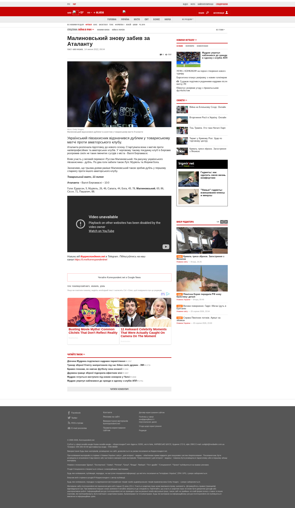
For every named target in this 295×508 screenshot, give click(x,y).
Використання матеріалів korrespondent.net (115, 422)
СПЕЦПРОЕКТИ (222, 4)
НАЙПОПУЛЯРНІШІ (205, 4)
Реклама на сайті (111, 417)
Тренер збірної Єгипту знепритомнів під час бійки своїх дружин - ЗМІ (108, 365)
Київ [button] (69, 12)
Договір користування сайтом (152, 412)
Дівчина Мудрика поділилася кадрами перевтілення (99, 361)
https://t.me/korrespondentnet (91, 259)
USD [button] (89, 12)
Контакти (107, 412)
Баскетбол (103, 24)
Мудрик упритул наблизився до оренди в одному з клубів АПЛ (105, 381)
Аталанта (95, 286)
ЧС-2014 (142, 24)
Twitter (74, 418)
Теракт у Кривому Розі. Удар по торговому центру (205, 139)
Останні (180, 46)
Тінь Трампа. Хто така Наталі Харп (207, 128)
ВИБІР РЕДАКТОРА (185, 221)
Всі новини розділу (75, 24)
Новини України (183, 300)
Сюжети (181, 100)
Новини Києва (103, 29)
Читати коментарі (119, 389)
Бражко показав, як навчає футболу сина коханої (97, 369)
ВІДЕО (185, 4)
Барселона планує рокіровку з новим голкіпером (202, 77)
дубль (102, 286)
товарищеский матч (81, 286)
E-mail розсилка (79, 428)
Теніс (111, 24)
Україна (125, 19)
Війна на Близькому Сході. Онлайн (207, 107)
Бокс (95, 24)
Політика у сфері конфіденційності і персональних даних (148, 419)
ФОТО (193, 4)
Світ (147, 19)
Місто (137, 19)
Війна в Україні (118, 29)
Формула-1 (119, 24)
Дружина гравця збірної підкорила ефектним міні (98, 373)
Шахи (135, 24)
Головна (111, 19)
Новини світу (182, 262)
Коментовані (202, 46)
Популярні (190, 46)
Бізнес (156, 19)
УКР (74, 4)
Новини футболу (185, 40)
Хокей (128, 24)
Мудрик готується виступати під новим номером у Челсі (101, 377)
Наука (168, 19)
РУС (68, 4)
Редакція (142, 430)
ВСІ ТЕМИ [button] (219, 29)
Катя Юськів (78, 49)
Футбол (89, 24)
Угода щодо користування (150, 426)
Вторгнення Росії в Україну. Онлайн (207, 117)
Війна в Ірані (101, 29)
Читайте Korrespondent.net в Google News (119, 277)
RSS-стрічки (77, 423)
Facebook (76, 413)
